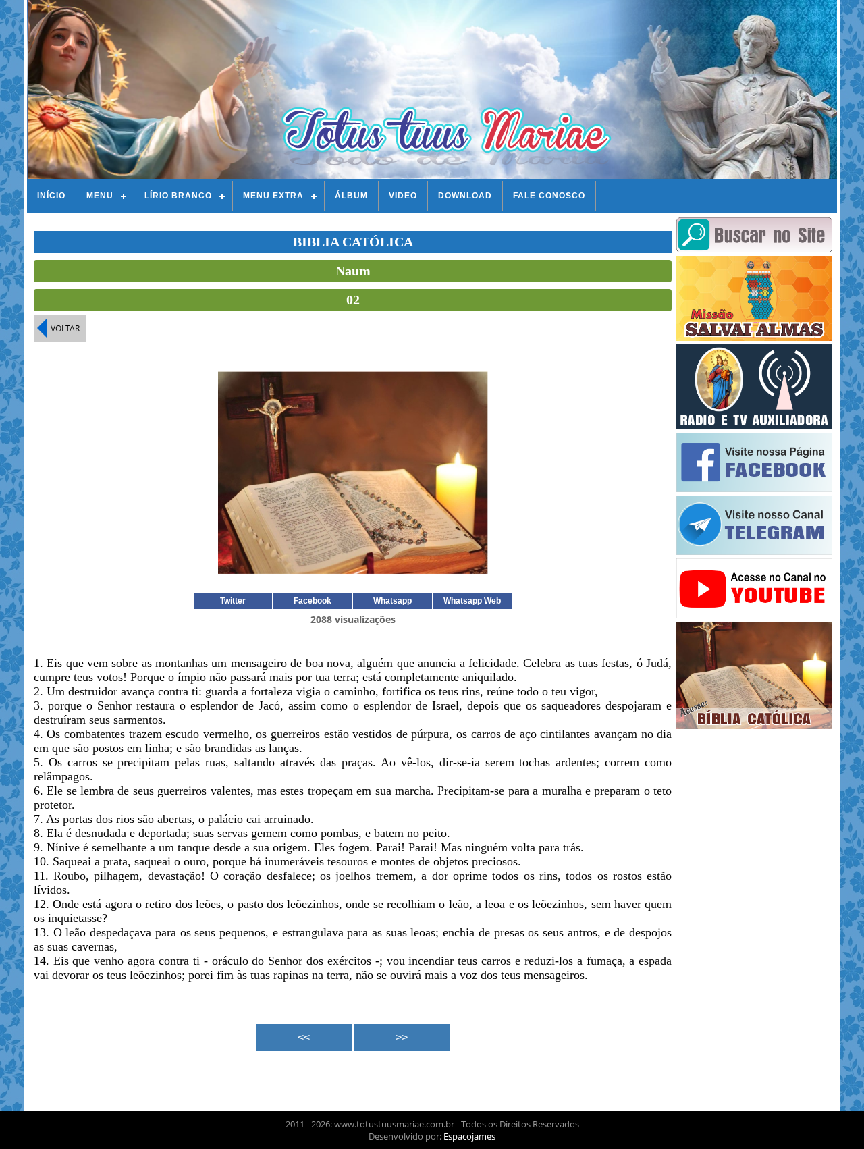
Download (465, 196)
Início (51, 196)
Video (403, 196)
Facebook (312, 601)
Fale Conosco (549, 196)
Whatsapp (392, 601)
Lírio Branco (178, 196)
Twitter (233, 601)
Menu (99, 196)
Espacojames (469, 1136)
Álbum (351, 196)
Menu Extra (273, 196)
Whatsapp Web (472, 601)
